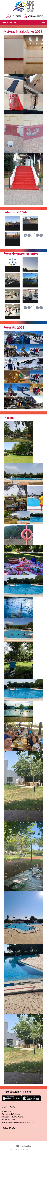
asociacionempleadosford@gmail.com (18, 1122)
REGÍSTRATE (15, 16)
